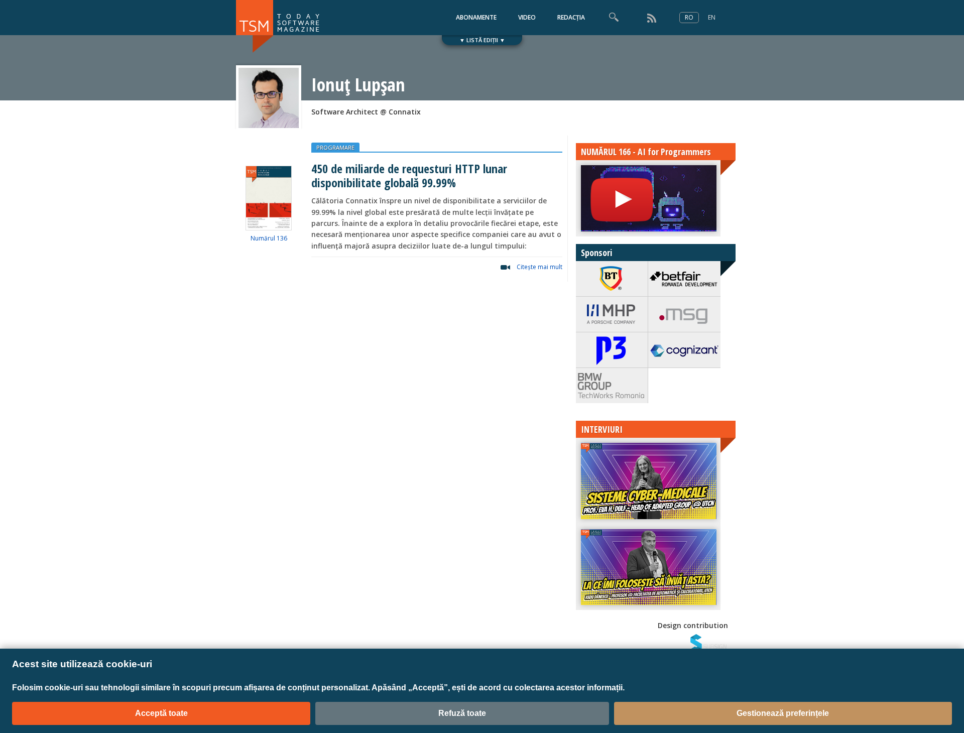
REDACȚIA (571, 17)
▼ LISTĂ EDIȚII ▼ (482, 40)
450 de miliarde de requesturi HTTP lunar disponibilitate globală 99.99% (409, 175)
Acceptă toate (161, 713)
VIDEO (527, 17)
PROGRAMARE (335, 147)
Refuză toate (462, 713)
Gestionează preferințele (783, 713)
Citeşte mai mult (539, 267)
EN (711, 17)
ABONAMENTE (476, 17)
